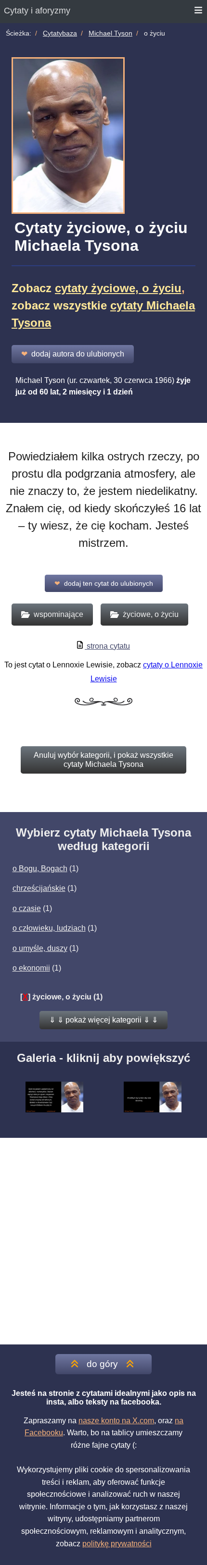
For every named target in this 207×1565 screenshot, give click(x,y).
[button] (104, 1020)
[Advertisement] (103, 1241)
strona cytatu (107, 646)
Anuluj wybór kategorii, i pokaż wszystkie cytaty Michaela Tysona (103, 759)
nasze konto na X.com (116, 1421)
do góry (102, 1364)
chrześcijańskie (39, 888)
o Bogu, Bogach (40, 868)
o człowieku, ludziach (49, 928)
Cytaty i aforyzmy (37, 10)
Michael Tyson (110, 33)
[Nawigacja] (199, 11)
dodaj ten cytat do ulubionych (103, 583)
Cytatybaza (60, 33)
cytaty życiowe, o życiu (118, 288)
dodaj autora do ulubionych (72, 354)
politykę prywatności (117, 1544)
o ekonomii (31, 968)
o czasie (27, 908)
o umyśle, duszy (40, 948)
